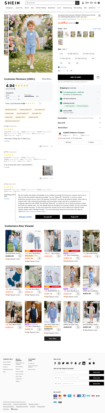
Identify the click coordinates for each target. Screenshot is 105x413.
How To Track (19, 374)
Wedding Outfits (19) (25, 109)
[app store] (89, 364)
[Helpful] (40, 146)
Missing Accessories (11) (12, 121)
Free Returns (19, 366)
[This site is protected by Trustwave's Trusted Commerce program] (55, 402)
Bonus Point (31, 369)
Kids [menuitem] (85, 8)
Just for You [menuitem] (19, 8)
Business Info (41, 406)
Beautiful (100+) (20, 117)
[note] (13, 259)
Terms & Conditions (8, 406)
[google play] (93, 364)
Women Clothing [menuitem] (41, 8)
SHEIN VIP (19, 379)
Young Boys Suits (30, 12)
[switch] (39, 103)
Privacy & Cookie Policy (20, 404)
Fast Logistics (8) (40, 109)
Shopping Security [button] (68, 103)
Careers (5, 367)
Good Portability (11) (23, 113)
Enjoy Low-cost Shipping (20, 363)
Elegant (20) (8, 117)
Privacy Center (7, 404)
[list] (70, 363)
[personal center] (83, 3)
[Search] (77, 3)
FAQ (4, 372)
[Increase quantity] (71, 70)
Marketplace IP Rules (22, 406)
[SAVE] (98, 77)
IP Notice (32, 406)
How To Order (19, 371)
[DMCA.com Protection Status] (60, 402)
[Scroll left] (96, 8)
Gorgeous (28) (9, 113)
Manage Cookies (33, 404)
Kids (10, 12)
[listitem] (14, 246)
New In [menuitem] (27, 8)
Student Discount (8, 369)
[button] (95, 3)
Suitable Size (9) (33, 117)
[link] (87, 3)
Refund (18, 369)
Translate (6, 141)
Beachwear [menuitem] (51, 8)
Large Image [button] (96, 28)
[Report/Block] (51, 146)
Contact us (31, 363)
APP (89, 359)
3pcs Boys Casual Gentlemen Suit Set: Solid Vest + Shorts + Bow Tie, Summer (14, 324)
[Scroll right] (99, 8)
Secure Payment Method (33, 366)
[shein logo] (12, 3)
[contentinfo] (79, 397)
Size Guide (19, 376)
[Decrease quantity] (63, 70)
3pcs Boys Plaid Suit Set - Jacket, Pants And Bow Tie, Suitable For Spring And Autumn (52, 324)
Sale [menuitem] (32, 8)
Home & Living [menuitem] (67, 8)
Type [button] (63, 49)
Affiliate (18, 381)
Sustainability (7, 364)
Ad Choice (6, 409)
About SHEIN (6, 362)
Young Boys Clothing (18, 12)
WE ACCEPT (57, 392)
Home (5, 12)
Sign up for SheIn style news (64, 368)
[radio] (60, 34)
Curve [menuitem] (59, 8)
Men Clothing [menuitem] (78, 8)
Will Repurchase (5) (10, 109)
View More (52, 338)
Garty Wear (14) (36, 113)
